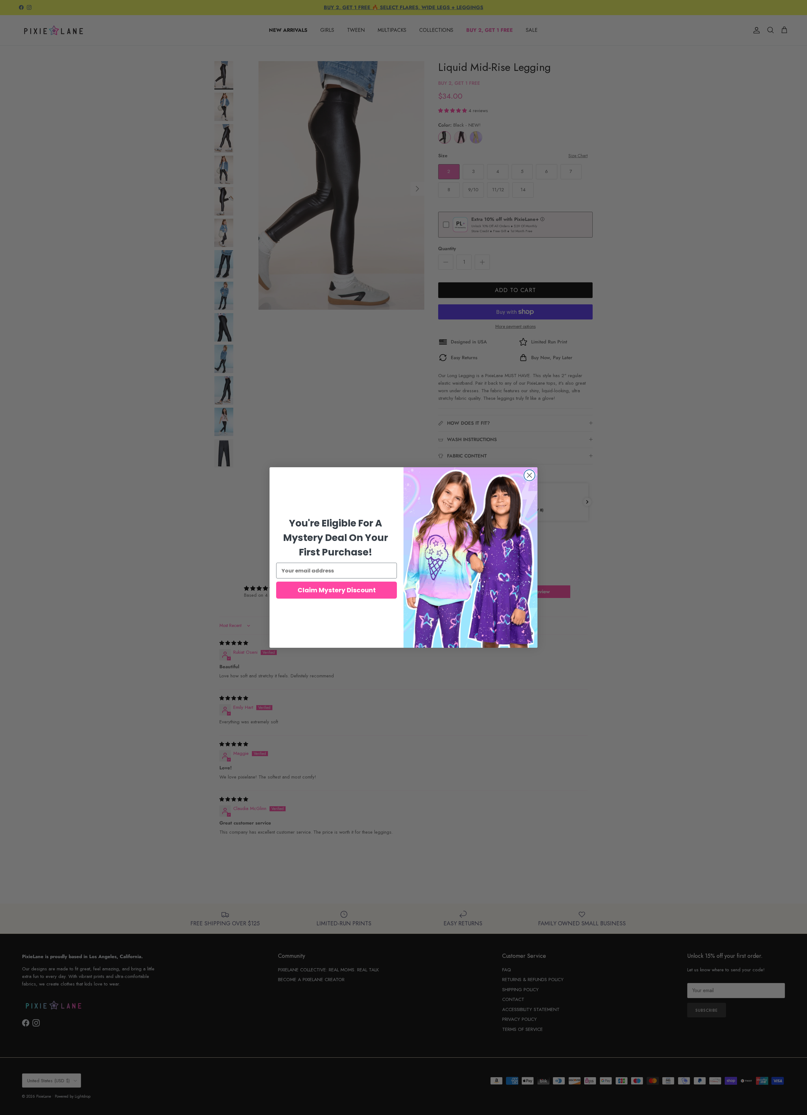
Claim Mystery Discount (337, 590)
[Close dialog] (529, 475)
